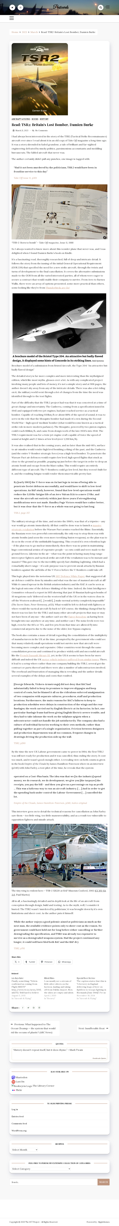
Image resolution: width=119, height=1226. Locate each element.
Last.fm (20, 1081)
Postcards (60, 7)
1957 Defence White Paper (70, 576)
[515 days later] (28, 988)
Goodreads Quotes (99, 1058)
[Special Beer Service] (93, 988)
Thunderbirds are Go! (58, 287)
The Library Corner (43, 1085)
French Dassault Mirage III (35, 655)
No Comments (41, 130)
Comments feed (19, 1123)
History (44, 119)
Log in (15, 1109)
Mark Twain (76, 1049)
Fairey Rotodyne (77, 616)
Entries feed (18, 1116)
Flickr (19, 1090)
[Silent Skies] (60, 988)
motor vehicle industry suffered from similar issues (70, 659)
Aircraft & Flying (21, 119)
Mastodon (21, 1077)
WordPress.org (19, 1130)
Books (35, 119)
